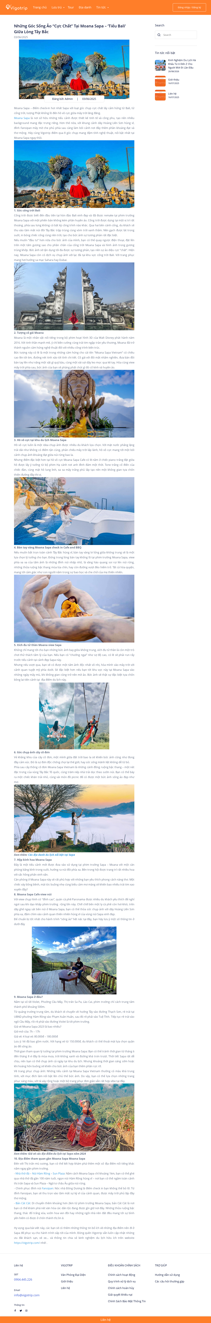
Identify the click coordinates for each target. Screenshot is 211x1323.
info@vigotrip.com (27, 1295)
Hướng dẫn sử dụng (167, 1275)
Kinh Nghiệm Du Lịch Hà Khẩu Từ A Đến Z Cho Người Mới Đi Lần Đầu (182, 63)
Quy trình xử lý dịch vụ (122, 1281)
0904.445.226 (23, 1279)
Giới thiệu (173, 79)
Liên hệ (172, 93)
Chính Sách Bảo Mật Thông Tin (127, 1301)
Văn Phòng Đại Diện (73, 1275)
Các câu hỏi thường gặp (169, 1281)
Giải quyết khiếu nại (120, 1294)
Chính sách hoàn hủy (121, 1288)
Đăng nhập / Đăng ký (189, 7)
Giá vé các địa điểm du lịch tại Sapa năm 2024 (57, 1153)
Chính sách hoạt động (121, 1275)
